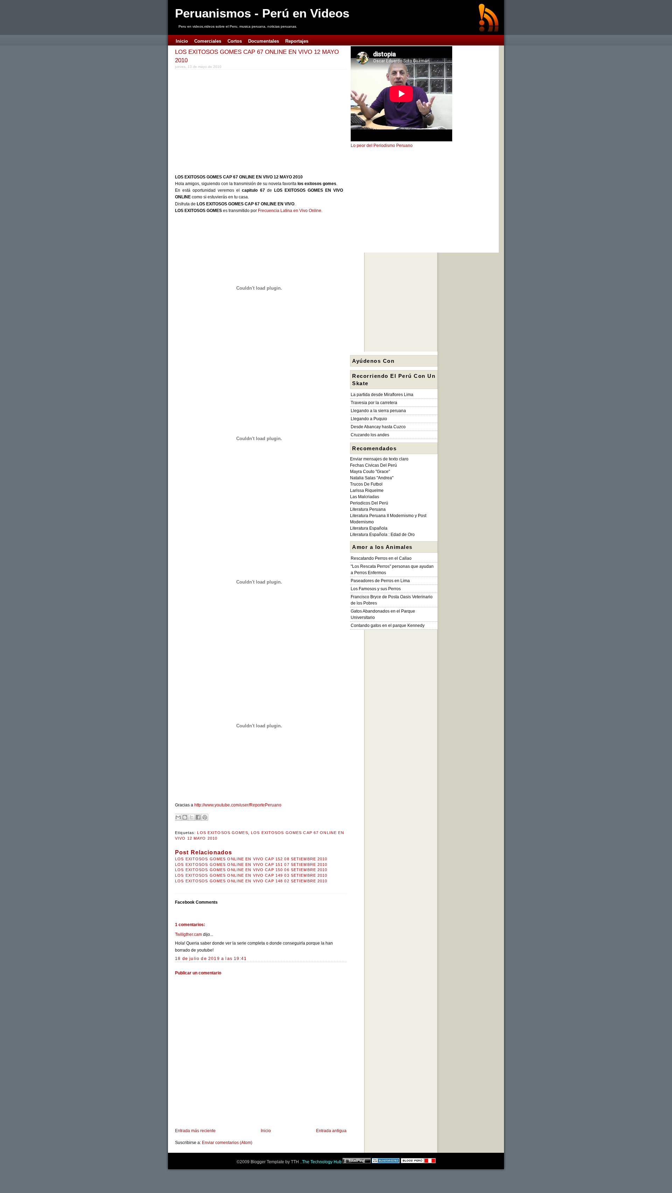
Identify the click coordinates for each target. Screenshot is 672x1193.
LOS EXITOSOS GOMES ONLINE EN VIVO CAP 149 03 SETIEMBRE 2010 (251, 875)
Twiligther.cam (188, 934)
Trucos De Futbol (366, 484)
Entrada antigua (331, 1130)
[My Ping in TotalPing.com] (357, 1161)
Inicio (266, 1130)
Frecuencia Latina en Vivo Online (289, 210)
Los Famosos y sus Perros (376, 588)
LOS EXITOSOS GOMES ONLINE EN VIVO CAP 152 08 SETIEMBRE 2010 (251, 859)
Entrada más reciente (195, 1130)
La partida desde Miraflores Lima (382, 394)
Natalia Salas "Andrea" (371, 477)
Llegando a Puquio (369, 418)
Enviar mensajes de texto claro (379, 459)
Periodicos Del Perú (369, 503)
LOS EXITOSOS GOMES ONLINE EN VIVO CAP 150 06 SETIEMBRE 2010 (251, 870)
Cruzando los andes (370, 434)
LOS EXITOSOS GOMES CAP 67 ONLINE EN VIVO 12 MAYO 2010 (257, 56)
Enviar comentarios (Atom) (227, 1142)
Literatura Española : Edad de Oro (382, 534)
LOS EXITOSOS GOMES (222, 833)
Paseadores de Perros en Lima (380, 580)
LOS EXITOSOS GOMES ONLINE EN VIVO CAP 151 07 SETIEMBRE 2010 (251, 864)
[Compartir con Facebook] (198, 817)
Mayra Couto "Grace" (370, 471)
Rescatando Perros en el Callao (381, 558)
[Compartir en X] (191, 817)
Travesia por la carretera (374, 402)
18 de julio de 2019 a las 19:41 (211, 958)
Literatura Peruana (368, 509)
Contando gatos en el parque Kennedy (388, 625)
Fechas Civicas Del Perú (373, 465)
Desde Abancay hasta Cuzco (378, 426)
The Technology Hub (322, 1161)
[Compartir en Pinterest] (204, 817)
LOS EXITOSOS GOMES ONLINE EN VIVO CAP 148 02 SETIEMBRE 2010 (251, 881)
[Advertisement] (234, 120)
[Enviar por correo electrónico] (178, 817)
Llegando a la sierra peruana (378, 410)
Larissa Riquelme (367, 490)
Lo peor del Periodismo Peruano (382, 145)
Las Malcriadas (364, 496)
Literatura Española (368, 528)
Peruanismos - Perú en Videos (262, 13)
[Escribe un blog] (184, 817)
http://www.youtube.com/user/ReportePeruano (237, 805)
